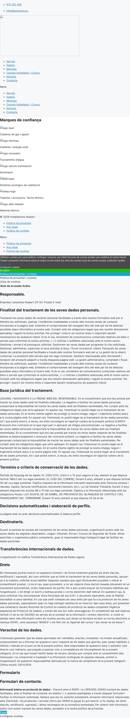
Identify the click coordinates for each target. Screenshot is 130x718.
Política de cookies (17, 230)
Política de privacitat (18, 223)
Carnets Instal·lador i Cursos (23, 72)
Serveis (10, 61)
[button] (65, 87)
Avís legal (12, 226)
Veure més (5, 263)
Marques (11, 69)
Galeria (10, 65)
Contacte (11, 80)
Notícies (11, 76)
